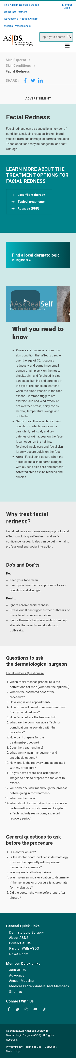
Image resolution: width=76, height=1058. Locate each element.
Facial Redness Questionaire (25, 673)
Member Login (67, 6)
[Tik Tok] (44, 1009)
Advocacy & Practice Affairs (20, 18)
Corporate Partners (15, 11)
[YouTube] (35, 1009)
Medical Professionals (17, 25)
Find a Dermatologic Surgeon (21, 4)
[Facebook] (9, 1009)
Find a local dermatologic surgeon (36, 257)
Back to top (13, 1051)
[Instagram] (26, 1009)
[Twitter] (17, 1009)
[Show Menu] (67, 47)
